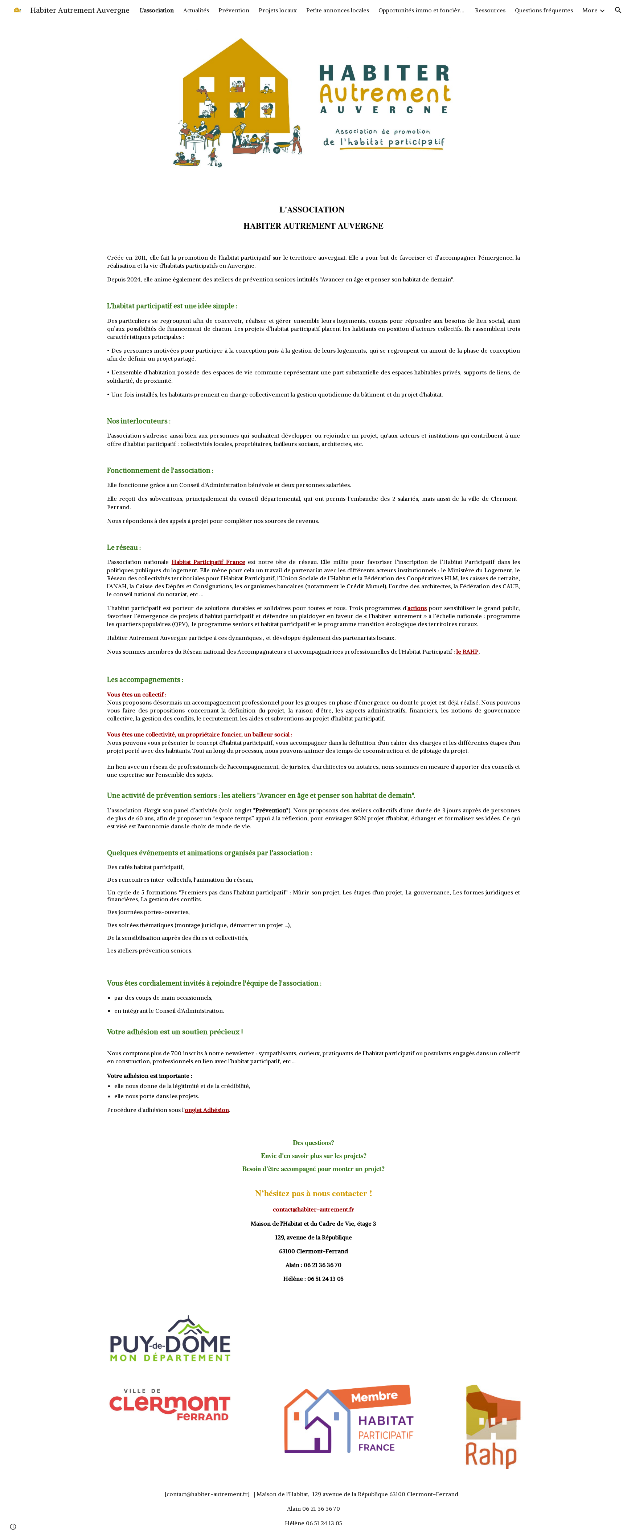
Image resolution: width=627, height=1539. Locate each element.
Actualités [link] (196, 10)
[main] (313, 214)
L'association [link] (157, 10)
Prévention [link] (233, 10)
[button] (618, 10)
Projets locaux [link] (278, 10)
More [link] (590, 10)
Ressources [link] (490, 10)
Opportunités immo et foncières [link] (422, 10)
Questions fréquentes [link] (544, 10)
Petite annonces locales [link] (337, 10)
